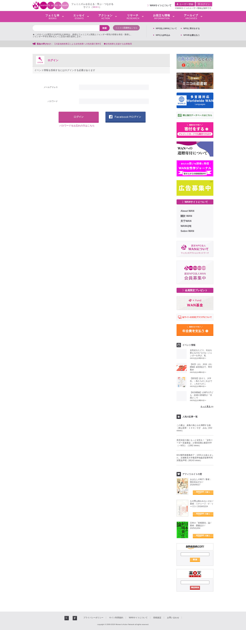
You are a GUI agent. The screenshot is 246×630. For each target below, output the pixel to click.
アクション (105, 17)
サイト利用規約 (116, 618)
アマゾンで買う (203, 492)
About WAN (187, 210)
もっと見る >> (206, 406)
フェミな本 (52, 17)
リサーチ (133, 17)
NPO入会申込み (163, 35)
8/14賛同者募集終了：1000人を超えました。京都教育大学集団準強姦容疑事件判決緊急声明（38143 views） (195, 458)
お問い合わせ (173, 618)
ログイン (205, 4)
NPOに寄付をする (191, 28)
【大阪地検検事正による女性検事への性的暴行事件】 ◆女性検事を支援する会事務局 (93, 44)
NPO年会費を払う (191, 35)
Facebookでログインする (125, 117)
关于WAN (186, 220)
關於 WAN (186, 215)
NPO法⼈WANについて (166, 28)
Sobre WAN (187, 231)
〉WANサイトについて (195, 201)
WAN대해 (186, 226)
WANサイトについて (161, 5)
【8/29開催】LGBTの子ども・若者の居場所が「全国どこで (201, 395)
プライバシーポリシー (93, 618)
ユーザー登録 (186, 4)
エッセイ (79, 17)
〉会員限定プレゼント (195, 290)
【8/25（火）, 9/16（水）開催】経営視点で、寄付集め (201, 367)
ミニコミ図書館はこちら (126, 28)
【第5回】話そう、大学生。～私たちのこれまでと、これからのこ (201, 381)
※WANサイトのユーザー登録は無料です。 (194, 8)
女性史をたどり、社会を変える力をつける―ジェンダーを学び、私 (201, 353)
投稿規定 (157, 618)
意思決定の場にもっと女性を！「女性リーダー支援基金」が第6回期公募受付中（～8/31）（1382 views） (195, 443)
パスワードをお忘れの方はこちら (77, 125)
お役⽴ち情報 (161, 17)
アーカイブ (191, 17)
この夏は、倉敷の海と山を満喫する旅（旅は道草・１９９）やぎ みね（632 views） (194, 428)
